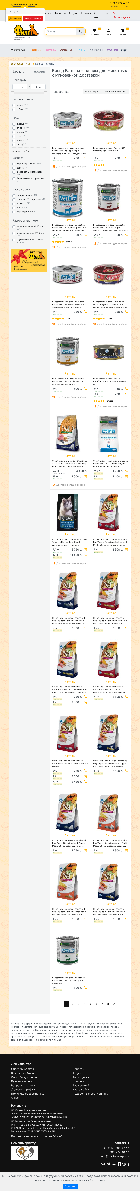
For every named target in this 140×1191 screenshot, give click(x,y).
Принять (70, 1186)
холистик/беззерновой (29, 199)
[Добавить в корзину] (85, 158)
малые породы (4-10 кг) (30, 226)
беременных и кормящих (30, 178)
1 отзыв (68, 241)
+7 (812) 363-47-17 (116, 1148)
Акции (72, 13)
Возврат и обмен (22, 1073)
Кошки (36, 50)
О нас (96, 15)
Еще (124, 50)
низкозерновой (25, 211)
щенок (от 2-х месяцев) (29, 172)
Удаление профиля (23, 1089)
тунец (20, 144)
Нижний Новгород (24, 4)
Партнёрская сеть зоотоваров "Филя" (36, 1136)
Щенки (81, 50)
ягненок (21, 128)
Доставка (44, 13)
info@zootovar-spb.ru (115, 1156)
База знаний (81, 1085)
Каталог (19, 50)
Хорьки (112, 50)
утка (19, 136)
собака (20, 109)
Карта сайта (81, 1089)
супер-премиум (25, 195)
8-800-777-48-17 (118, 1152)
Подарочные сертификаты (90, 1093)
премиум (21, 203)
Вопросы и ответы (23, 1085)
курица (20, 124)
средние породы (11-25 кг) (31, 233)
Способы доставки (24, 1077)
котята (20, 167)
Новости (60, 13)
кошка (20, 105)
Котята (50, 50)
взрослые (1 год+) (26, 163)
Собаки (66, 50)
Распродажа (121, 17)
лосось (20, 140)
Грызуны (96, 50)
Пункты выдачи (21, 1081)
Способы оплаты (22, 1069)
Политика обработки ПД (27, 1093)
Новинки (86, 13)
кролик (20, 132)
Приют (106, 13)
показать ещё (19, 151)
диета (20, 207)
